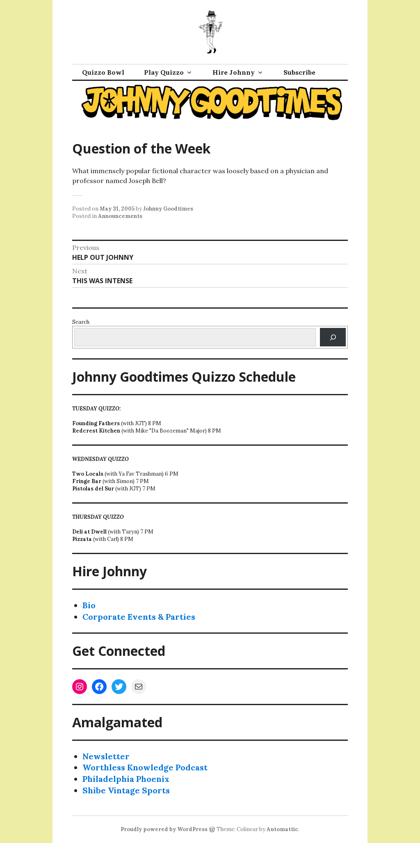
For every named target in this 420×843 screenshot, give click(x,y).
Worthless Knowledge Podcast (145, 767)
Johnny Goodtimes (168, 208)
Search (80, 321)
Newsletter (106, 756)
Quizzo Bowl (103, 72)
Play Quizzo (164, 72)
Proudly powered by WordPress (164, 829)
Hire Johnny (233, 72)
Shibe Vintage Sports (126, 790)
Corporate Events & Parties (138, 617)
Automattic (282, 829)
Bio (89, 605)
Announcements (120, 216)
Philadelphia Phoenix (125, 779)
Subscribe (299, 72)
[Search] (333, 337)
